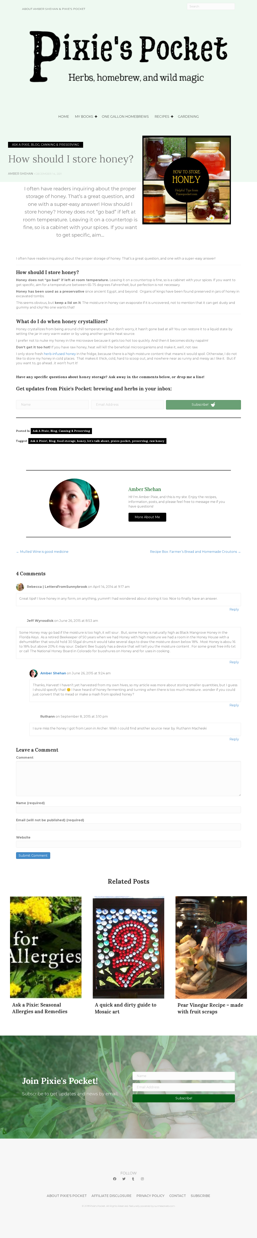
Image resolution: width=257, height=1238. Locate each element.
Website (23, 837)
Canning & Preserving (74, 431)
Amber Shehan (20, 173)
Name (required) (30, 803)
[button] (114, 1179)
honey (81, 441)
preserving (140, 441)
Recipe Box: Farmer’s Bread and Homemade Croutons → (195, 552)
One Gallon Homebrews (125, 117)
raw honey (156, 441)
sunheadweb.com (164, 1205)
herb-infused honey (60, 354)
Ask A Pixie (41, 431)
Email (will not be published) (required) (50, 820)
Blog (53, 431)
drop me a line (190, 376)
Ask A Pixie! (38, 441)
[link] (67, 1196)
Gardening (188, 117)
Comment (24, 757)
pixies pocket (120, 441)
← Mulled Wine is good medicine (42, 552)
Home (63, 117)
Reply (234, 609)
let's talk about (98, 441)
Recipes (162, 117)
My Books (84, 117)
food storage (66, 441)
